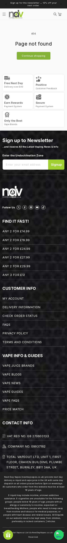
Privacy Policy (15, 333)
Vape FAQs (10, 400)
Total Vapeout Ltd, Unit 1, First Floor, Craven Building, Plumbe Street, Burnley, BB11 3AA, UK (34, 462)
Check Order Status (20, 316)
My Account (13, 298)
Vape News (11, 383)
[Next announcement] (61, 4)
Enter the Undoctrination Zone (22, 155)
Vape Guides (12, 391)
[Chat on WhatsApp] (59, 535)
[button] (4, 14)
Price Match (13, 409)
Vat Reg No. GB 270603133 (28, 436)
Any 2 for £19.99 (16, 240)
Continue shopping (33, 55)
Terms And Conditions (22, 342)
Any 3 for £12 (13, 275)
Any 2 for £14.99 (16, 231)
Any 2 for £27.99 (16, 257)
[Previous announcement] (6, 4)
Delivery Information (21, 307)
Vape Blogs (12, 374)
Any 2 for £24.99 (16, 248)
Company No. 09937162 (27, 446)
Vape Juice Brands (18, 365)
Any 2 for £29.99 (16, 266)
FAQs (6, 324)
